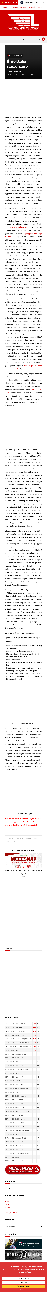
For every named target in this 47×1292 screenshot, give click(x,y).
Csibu (7, 1204)
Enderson (8, 1210)
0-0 (34, 1031)
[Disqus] (23, 912)
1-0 (34, 1024)
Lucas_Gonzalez (14, 72)
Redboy (7, 1207)
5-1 (34, 1046)
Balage (7, 1201)
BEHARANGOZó (15, 56)
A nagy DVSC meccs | (21, 7)
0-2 (34, 1027)
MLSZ (15, 841)
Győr (8, 841)
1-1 (34, 1050)
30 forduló (10, 838)
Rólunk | (7, 7)
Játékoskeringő (37, 7)
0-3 (34, 1039)
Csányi (28, 838)
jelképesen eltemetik (18, 227)
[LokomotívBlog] (23, 21)
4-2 (34, 1035)
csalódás (20, 838)
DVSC (36, 838)
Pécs (29, 227)
